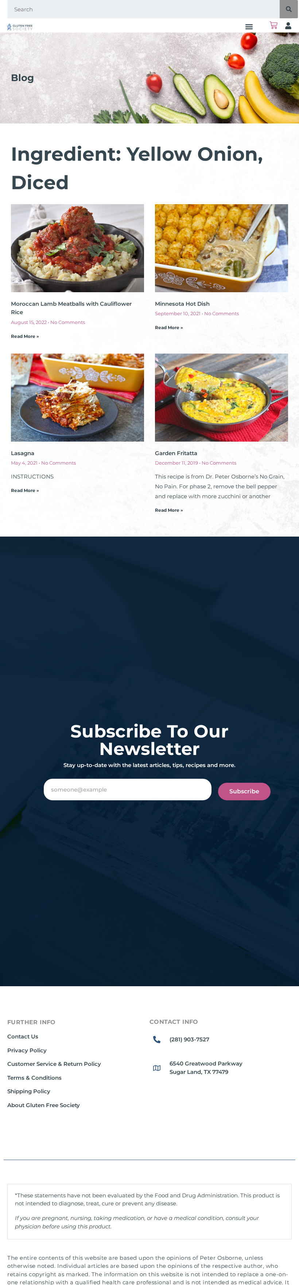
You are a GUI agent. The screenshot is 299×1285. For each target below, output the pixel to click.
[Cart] (273, 25)
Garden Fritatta (176, 453)
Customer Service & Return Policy (54, 1063)
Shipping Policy (28, 1091)
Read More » (25, 336)
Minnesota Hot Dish (182, 303)
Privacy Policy (27, 1050)
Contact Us (22, 1036)
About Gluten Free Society (43, 1105)
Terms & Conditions (34, 1077)
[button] (249, 26)
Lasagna (22, 453)
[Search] (289, 9)
